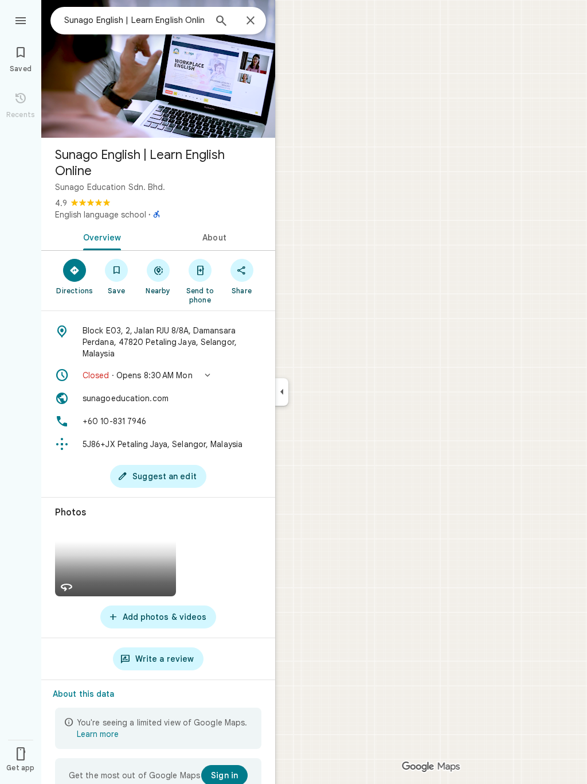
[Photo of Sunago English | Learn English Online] (158, 69)
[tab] (100, 236)
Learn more (98, 734)
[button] (158, 375)
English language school (100, 214)
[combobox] (134, 20)
